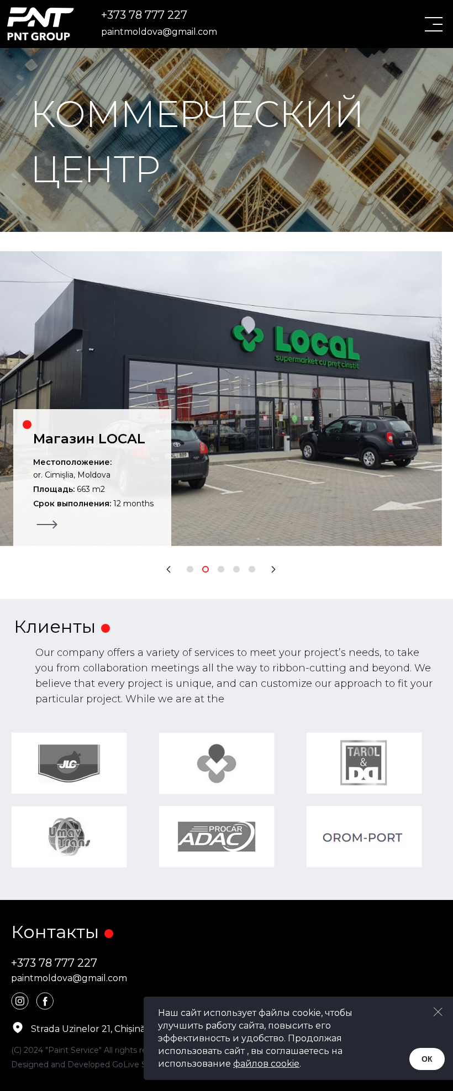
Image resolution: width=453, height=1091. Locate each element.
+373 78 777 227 (144, 15)
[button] (168, 569)
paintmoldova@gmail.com (159, 32)
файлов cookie (266, 1063)
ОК (427, 1059)
